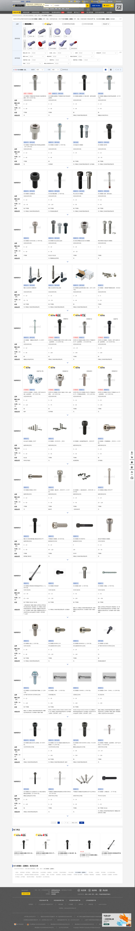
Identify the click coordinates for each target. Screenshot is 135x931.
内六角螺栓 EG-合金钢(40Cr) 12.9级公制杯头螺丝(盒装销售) (35, 792)
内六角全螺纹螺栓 (56, 193)
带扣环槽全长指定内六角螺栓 (105, 240)
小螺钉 (16, 872)
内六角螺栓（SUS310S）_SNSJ (56, 441)
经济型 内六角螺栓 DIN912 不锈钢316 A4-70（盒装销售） (109, 393)
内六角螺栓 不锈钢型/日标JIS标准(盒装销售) (34, 145)
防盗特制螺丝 (63, 872)
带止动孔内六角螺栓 (78, 193)
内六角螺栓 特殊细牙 (53, 586)
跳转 (82, 822)
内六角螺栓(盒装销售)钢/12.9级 (84, 288)
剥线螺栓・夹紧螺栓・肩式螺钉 (110, 874)
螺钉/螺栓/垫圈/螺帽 (28, 15)
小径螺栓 (97, 872)
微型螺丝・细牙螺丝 (25, 872)
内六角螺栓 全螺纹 (106, 586)
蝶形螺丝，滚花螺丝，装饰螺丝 (64, 874)
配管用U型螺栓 (30, 876)
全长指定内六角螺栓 (78, 145)
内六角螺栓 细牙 (81, 586)
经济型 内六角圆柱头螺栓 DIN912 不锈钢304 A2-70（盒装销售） (84, 340)
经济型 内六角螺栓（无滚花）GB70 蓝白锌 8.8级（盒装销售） (35, 393)
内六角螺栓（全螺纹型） (107, 791)
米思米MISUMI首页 (17, 15)
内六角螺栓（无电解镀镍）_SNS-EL (109, 442)
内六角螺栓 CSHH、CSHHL (109, 690)
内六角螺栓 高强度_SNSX (30, 490)
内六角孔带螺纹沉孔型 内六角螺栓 (81, 240)
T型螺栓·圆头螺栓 (78, 874)
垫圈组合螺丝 (35, 872)
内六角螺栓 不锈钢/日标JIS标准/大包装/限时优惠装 (35, 97)
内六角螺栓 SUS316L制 (33, 240)
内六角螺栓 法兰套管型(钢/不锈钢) (35, 691)
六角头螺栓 (71, 872)
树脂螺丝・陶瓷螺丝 (89, 874)
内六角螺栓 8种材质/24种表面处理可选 (35, 586)
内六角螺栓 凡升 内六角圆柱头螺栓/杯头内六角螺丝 (59, 743)
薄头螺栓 (91, 872)
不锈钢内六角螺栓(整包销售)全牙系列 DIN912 (59, 792)
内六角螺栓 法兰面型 (103, 643)
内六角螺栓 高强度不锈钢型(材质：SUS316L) (109, 288)
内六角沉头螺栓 (19, 874)
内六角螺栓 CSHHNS (82, 690)
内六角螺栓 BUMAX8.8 (82, 643)
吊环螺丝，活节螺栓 (20, 876)
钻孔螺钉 (55, 872)
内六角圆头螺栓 (111, 872)
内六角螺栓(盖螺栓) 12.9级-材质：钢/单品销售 (84, 96)
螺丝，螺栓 (37, 15)
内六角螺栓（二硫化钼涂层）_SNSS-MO (84, 490)
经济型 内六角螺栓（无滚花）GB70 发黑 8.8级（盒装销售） (109, 340)
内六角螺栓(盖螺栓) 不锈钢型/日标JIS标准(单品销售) (59, 97)
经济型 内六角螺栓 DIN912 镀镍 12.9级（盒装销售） (59, 393)
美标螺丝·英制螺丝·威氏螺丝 (32, 874)
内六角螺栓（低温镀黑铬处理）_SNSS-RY (83, 441)
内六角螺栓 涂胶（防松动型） (105, 193)
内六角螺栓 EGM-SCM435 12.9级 (84, 743)
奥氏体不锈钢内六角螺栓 (104, 539)
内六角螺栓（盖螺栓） (80, 872)
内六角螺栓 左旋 (31, 643)
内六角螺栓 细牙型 (102, 145)
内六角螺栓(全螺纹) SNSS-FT (105, 490)
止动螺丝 (42, 874)
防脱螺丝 (98, 874)
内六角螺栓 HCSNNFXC (79, 539)
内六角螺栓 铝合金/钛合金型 (55, 240)
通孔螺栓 (103, 872)
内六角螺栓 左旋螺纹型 (29, 193)
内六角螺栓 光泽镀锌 (57, 145)
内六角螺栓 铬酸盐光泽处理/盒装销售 (109, 97)
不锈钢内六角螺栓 (56, 539)
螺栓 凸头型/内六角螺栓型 (30, 288)
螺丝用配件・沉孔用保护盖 (42, 876)
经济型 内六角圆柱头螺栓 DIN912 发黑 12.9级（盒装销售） (59, 340)
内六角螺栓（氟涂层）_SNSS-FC (59, 490)
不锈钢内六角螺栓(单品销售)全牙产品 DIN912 (84, 791)
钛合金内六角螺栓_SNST (30, 441)
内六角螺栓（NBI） (57, 690)
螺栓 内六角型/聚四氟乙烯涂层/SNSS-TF (33, 539)
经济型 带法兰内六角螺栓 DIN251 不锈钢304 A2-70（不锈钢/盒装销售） (84, 393)
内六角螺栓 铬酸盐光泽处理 (34, 340)
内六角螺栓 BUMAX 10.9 (54, 643)
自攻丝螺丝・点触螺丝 (46, 872)
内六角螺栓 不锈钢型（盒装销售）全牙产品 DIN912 (109, 743)
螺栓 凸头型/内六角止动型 (54, 288)
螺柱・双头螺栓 (50, 874)
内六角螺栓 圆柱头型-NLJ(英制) (34, 743)
